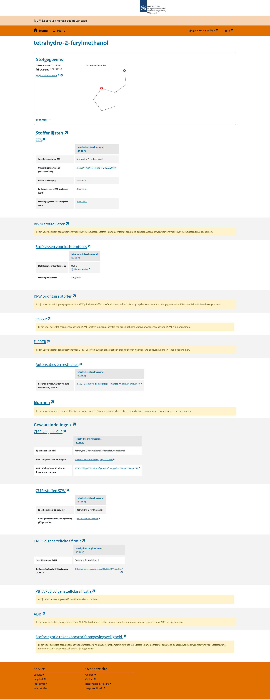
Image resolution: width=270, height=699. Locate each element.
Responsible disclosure (109, 683)
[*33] (61, 75)
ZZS (41, 139)
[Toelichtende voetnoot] (121, 572)
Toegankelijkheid (109, 688)
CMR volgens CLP (50, 431)
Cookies (105, 679)
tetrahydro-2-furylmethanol (91, 147)
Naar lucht (81, 189)
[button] (59, 30)
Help (230, 31)
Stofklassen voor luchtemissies (63, 246)
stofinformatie (48, 75)
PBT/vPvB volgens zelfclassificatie (66, 591)
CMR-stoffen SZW (53, 490)
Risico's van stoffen (204, 31)
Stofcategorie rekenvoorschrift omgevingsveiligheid (81, 636)
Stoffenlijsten (52, 133)
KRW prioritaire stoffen (55, 296)
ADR (40, 614)
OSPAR (43, 319)
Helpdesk (55, 679)
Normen (44, 402)
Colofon (105, 674)
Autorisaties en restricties (59, 364)
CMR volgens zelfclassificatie (60, 541)
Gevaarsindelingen (55, 425)
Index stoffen (41, 688)
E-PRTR (42, 341)
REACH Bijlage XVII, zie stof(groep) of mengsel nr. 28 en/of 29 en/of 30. (109, 383)
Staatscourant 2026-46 (88, 518)
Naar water (82, 201)
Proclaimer (55, 683)
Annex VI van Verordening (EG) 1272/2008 (97, 168)
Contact (54, 674)
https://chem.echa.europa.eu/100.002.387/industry (99, 569)
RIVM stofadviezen (51, 224)
